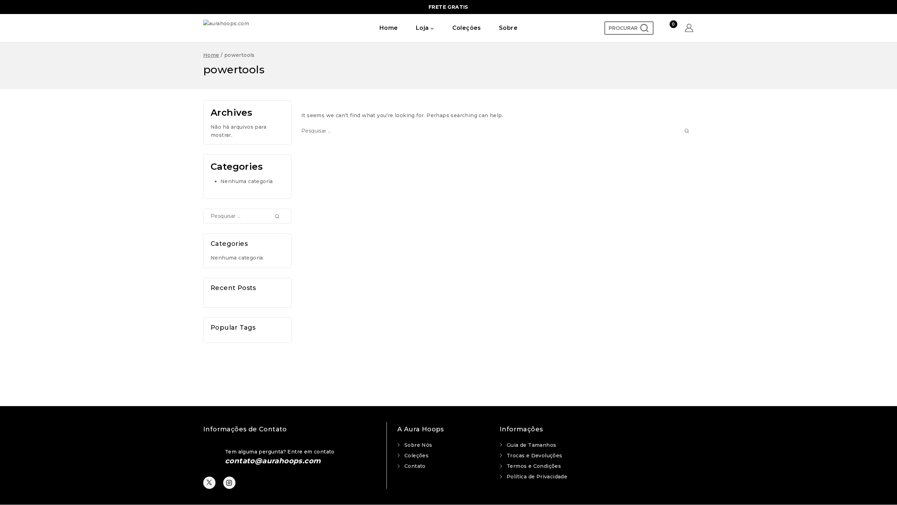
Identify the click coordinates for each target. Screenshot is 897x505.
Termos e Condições (534, 466)
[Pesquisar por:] (497, 131)
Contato (415, 466)
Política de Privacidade (537, 476)
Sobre (508, 28)
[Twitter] (209, 483)
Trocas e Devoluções (534, 455)
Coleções (466, 28)
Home (388, 28)
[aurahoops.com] (246, 28)
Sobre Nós (418, 445)
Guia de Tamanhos (531, 445)
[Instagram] (229, 483)
